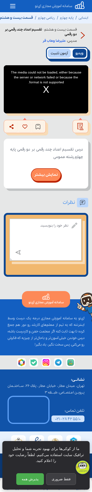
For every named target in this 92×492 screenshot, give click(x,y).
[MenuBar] (13, 6)
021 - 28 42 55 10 (68, 419)
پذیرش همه (30, 479)
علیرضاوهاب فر (54, 40)
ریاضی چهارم (46, 17)
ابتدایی (83, 17)
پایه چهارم (67, 17)
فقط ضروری (61, 479)
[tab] (79, 53)
